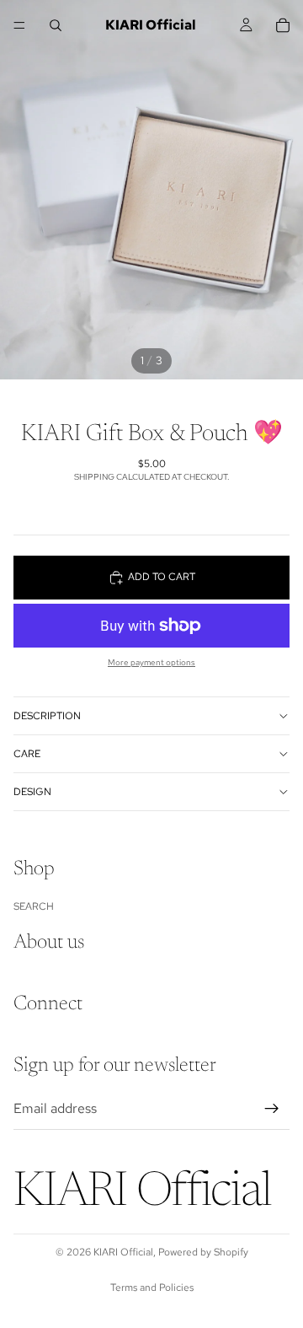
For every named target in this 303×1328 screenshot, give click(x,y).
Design (32, 791)
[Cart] (282, 25)
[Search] (55, 25)
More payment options (151, 662)
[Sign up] (272, 1108)
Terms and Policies (152, 1287)
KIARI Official (123, 1252)
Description (47, 716)
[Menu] (19, 25)
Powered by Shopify (203, 1252)
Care (26, 754)
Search (33, 906)
